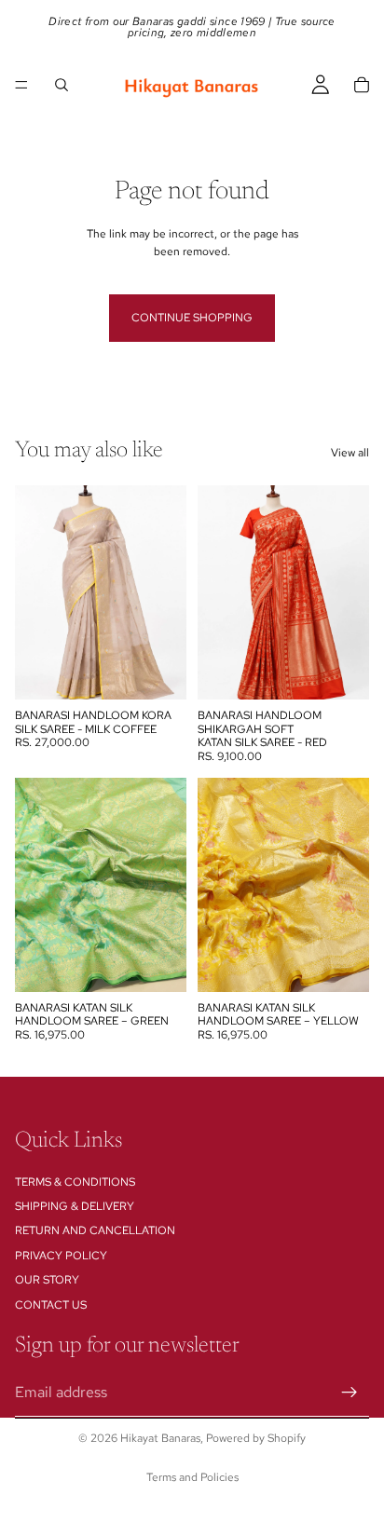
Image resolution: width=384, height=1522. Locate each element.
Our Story (47, 1279)
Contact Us (51, 1305)
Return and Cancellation (95, 1231)
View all (350, 452)
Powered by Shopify (256, 1438)
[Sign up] (349, 1392)
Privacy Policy (61, 1255)
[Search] (61, 84)
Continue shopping (192, 317)
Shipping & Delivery (74, 1206)
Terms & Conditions (75, 1182)
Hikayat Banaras (160, 1438)
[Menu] (21, 84)
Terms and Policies (192, 1477)
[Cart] (361, 84)
